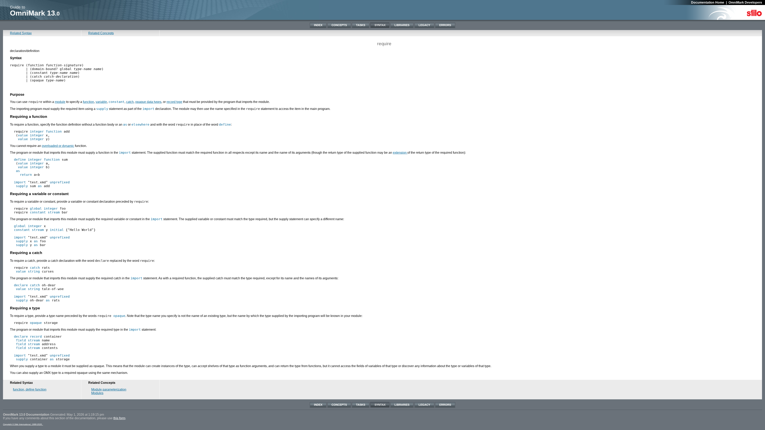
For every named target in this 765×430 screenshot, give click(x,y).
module (60, 102)
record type (174, 102)
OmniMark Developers (745, 2)
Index (318, 25)
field (21, 340)
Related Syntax (21, 33)
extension (400, 152)
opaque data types (148, 102)
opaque (119, 316)
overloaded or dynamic (58, 146)
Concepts (339, 25)
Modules (97, 393)
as (125, 124)
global (36, 208)
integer (37, 131)
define (225, 124)
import (148, 109)
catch (130, 102)
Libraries (401, 25)
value (23, 135)
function (88, 102)
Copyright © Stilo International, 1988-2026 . (23, 424)
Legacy (424, 25)
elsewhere (140, 124)
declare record (28, 336)
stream (54, 212)
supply (102, 109)
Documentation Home (707, 2)
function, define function (29, 389)
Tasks (360, 25)
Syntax (380, 25)
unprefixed (60, 182)
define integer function (37, 159)
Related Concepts (101, 33)
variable (101, 102)
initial (57, 230)
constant (117, 102)
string (34, 271)
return (26, 175)
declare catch (27, 285)
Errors (445, 25)
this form (119, 418)
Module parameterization (108, 389)
